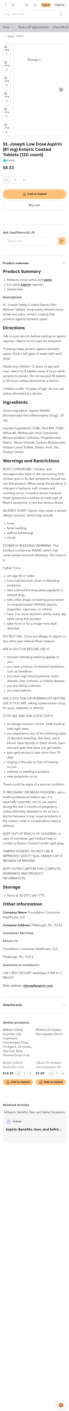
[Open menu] (13, 5)
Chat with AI (60, 27)
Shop (6, 27)
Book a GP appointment (33, 27)
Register (60, 5)
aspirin (26, 284)
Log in (46, 5)
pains (48, 280)
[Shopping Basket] (35, 5)
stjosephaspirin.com (38, 985)
